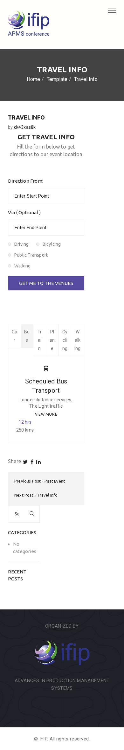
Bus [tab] (27, 336)
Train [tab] (40, 340)
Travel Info (47, 495)
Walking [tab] (77, 340)
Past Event (55, 481)
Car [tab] (14, 336)
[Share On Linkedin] (38, 462)
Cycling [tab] (64, 340)
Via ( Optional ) (24, 212)
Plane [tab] (52, 340)
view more (46, 414)
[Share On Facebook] (32, 462)
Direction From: (25, 181)
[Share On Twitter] (25, 462)
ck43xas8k (25, 127)
